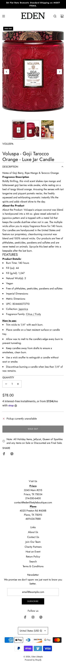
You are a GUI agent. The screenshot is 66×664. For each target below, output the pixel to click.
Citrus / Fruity (33, 314)
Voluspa (7, 144)
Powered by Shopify (33, 659)
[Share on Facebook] (4, 454)
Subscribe (33, 601)
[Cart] (62, 16)
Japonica (23, 309)
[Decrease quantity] (6, 383)
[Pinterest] (40, 617)
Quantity (8, 377)
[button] (6, 71)
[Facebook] (25, 617)
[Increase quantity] (17, 383)
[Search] (54, 16)
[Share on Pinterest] (11, 454)
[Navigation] (3, 16)
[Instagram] (33, 617)
